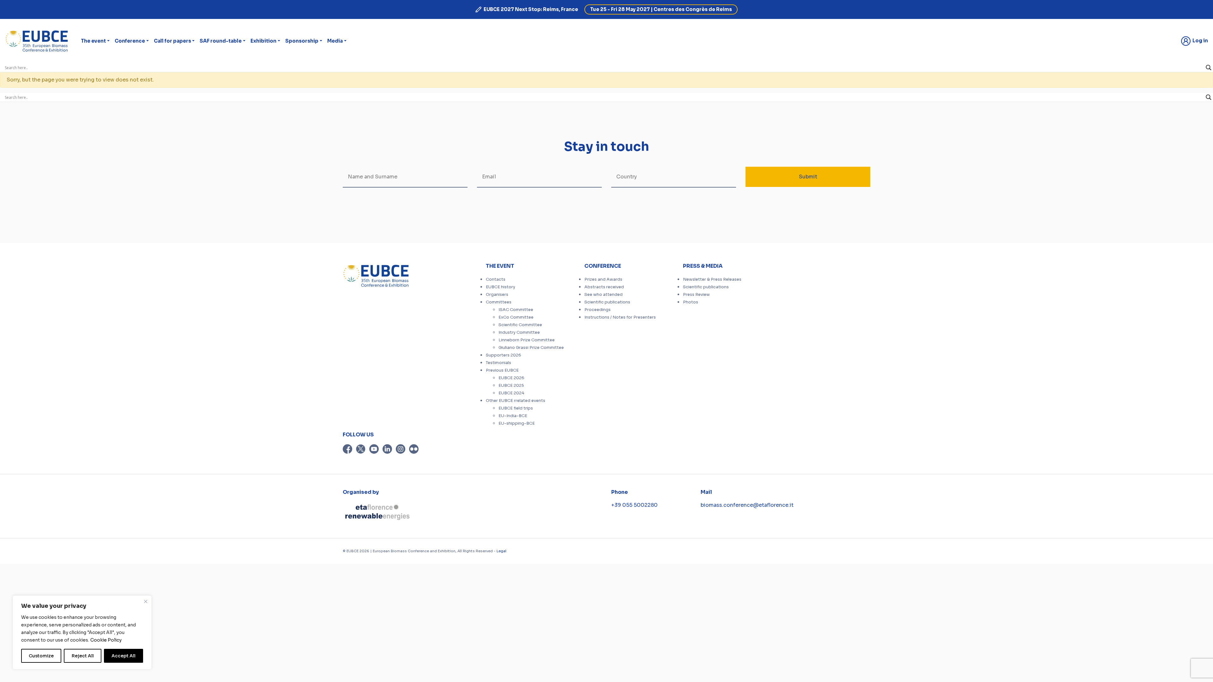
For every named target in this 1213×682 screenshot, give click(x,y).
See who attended (603, 294)
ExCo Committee (516, 317)
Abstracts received (604, 287)
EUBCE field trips (515, 408)
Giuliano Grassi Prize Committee (531, 347)
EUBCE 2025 (511, 385)
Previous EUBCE (502, 370)
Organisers (497, 294)
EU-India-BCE (512, 415)
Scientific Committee (520, 324)
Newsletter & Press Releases (712, 279)
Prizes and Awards (603, 279)
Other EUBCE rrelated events (515, 400)
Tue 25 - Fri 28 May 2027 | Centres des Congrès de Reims (661, 9)
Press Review (696, 294)
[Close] (145, 601)
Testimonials (498, 362)
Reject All (83, 656)
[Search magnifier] (1208, 67)
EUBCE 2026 (511, 377)
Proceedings (597, 309)
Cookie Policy (106, 640)
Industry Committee (519, 332)
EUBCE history (500, 287)
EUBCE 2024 (511, 393)
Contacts (495, 279)
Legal (501, 551)
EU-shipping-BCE (516, 423)
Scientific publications (607, 302)
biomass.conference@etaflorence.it (747, 505)
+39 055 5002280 (634, 505)
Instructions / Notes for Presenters (620, 317)
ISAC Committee (515, 309)
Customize (41, 656)
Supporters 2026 (503, 355)
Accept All (124, 656)
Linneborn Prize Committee (526, 340)
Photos (690, 302)
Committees (498, 302)
